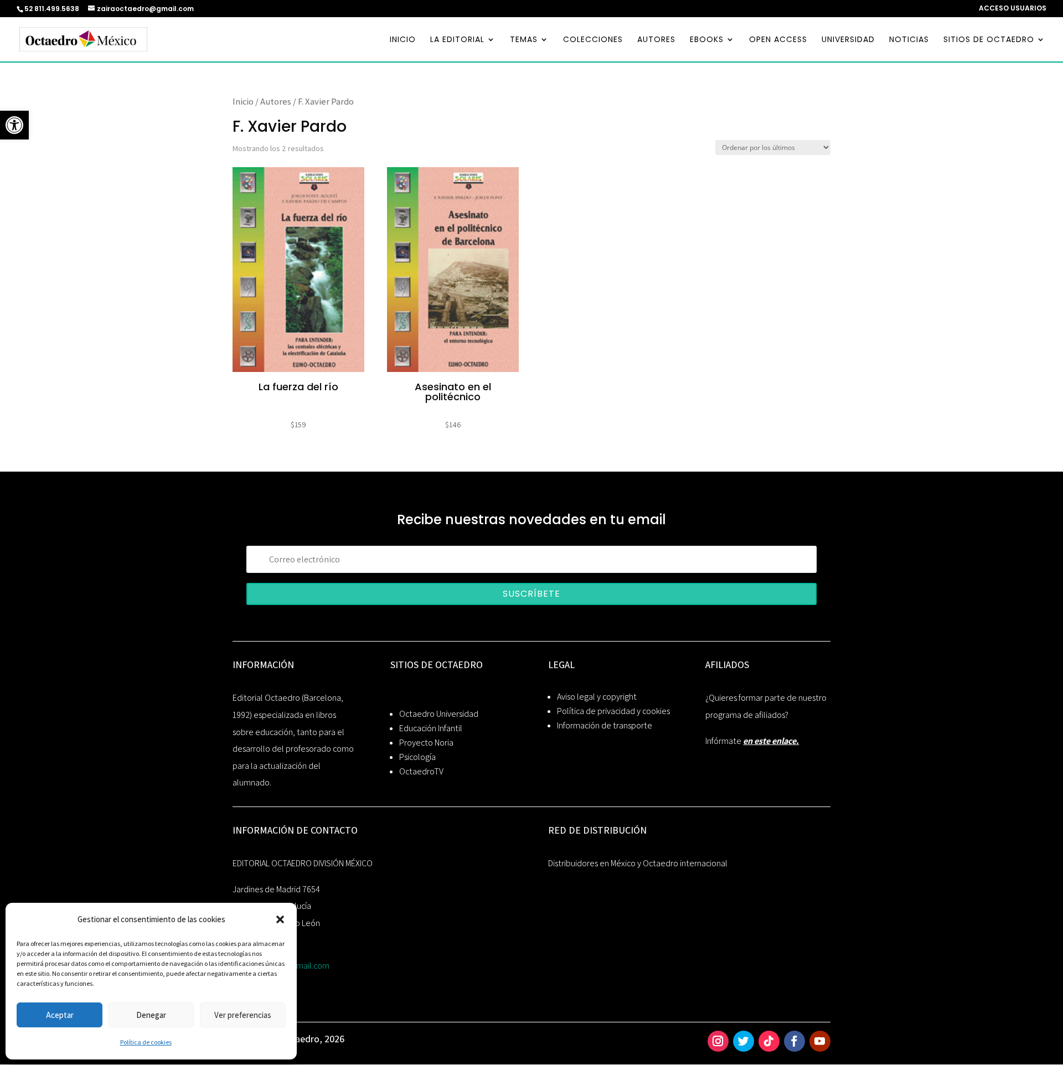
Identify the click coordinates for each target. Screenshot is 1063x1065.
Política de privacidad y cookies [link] (613, 711)
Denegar (151, 1015)
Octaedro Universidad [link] (438, 714)
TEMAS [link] (524, 40)
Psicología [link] (417, 757)
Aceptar (60, 1015)
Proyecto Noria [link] (426, 742)
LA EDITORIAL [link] (457, 40)
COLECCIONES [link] (593, 40)
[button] (280, 919)
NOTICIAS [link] (909, 40)
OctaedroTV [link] (421, 771)
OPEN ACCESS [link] (778, 40)
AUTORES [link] (656, 40)
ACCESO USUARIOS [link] (1012, 9)
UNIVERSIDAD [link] (848, 40)
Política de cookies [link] (146, 1042)
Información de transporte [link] (604, 725)
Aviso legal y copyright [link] (597, 696)
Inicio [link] (243, 101)
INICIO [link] (403, 40)
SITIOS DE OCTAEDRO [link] (988, 40)
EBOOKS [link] (707, 40)
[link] (14, 125)
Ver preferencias (242, 1015)
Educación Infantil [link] (430, 728)
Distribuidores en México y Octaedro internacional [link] (637, 863)
